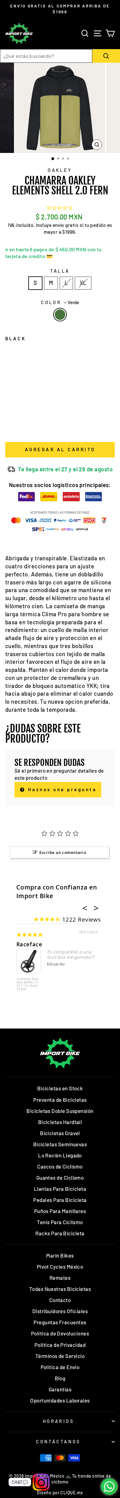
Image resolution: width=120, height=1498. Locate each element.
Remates (60, 1278)
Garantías (60, 1389)
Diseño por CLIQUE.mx (60, 1492)
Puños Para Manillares (60, 1211)
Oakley (60, 170)
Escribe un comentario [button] (62, 852)
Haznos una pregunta (61, 789)
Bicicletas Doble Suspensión (59, 1111)
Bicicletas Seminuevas (60, 1144)
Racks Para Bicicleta (59, 1233)
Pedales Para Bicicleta (59, 1200)
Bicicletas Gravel (60, 1133)
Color (60, 302)
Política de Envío (60, 1367)
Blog (60, 1378)
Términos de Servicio (60, 1356)
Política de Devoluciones (60, 1333)
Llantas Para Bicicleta (60, 1189)
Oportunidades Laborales (60, 1400)
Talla (60, 271)
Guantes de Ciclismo (60, 1177)
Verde (60, 314)
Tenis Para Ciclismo (60, 1222)
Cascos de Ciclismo (59, 1166)
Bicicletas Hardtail (60, 1122)
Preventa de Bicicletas (59, 1100)
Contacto (60, 1300)
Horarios (58, 1421)
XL (83, 282)
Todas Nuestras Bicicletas (60, 1289)
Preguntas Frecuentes (60, 1322)
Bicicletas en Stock (60, 1088)
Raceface (29, 944)
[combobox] (46, 56)
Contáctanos (58, 1441)
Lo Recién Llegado (60, 1155)
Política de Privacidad (60, 1345)
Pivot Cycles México (60, 1266)
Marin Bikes (60, 1255)
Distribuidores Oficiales (60, 1311)
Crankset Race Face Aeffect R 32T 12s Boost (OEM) (28, 984)
